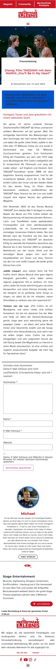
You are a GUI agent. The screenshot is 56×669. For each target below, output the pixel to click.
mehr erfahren (28, 556)
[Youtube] (25, 659)
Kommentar (10, 382)
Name (7, 419)
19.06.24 (5, 614)
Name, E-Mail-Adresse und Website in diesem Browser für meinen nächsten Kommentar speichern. (28, 459)
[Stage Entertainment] (28, 567)
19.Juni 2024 (38, 84)
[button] (28, 23)
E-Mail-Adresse (12, 431)
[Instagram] (30, 659)
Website (7, 442)
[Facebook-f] (21, 659)
